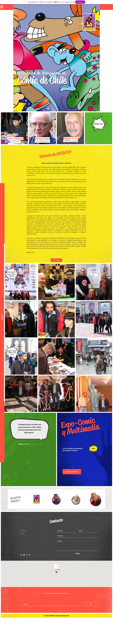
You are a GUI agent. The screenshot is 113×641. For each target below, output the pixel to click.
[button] (2, 7)
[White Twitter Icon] (2, 628)
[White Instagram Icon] (2, 638)
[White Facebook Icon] (2, 635)
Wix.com (66, 616)
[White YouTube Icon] (2, 632)
